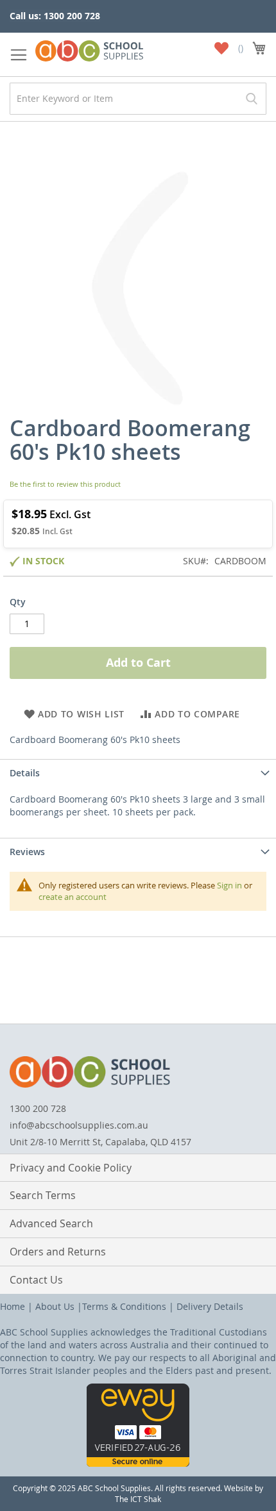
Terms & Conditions (124, 1306)
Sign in (229, 885)
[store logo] (89, 48)
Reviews (27, 851)
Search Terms (43, 1195)
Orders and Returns (58, 1252)
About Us (54, 1306)
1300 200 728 (38, 1108)
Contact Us (36, 1280)
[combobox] (138, 99)
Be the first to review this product (65, 484)
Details (25, 773)
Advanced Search (51, 1223)
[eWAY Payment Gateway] (138, 1463)
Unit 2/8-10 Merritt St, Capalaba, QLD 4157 (100, 1142)
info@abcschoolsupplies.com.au (79, 1125)
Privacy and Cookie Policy (71, 1168)
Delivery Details (210, 1306)
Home (12, 1306)
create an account (73, 897)
